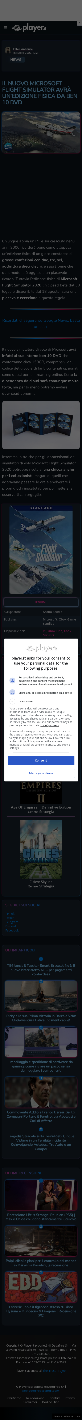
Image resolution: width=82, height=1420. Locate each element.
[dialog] (41, 710)
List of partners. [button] (50, 725)
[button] (41, 701)
